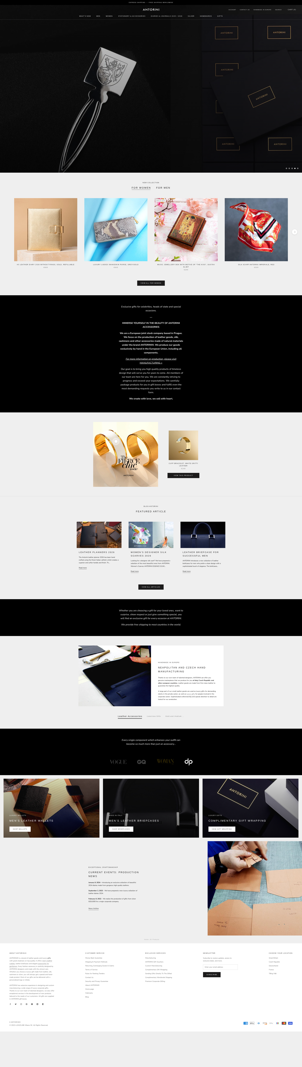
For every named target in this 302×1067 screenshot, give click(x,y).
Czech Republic (274, 962)
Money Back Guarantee (93, 958)
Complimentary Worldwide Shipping (158, 977)
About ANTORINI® (92, 985)
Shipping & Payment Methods (96, 962)
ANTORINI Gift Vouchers (154, 962)
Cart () (292, 9)
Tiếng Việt (273, 973)
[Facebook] (10, 1004)
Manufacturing (150, 958)
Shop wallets (20, 829)
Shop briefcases (121, 829)
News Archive (93, 908)
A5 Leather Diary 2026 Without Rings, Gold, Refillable (45, 264)
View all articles (151, 587)
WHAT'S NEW (85, 16)
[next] (294, 232)
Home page (89, 989)
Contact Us (245, 9)
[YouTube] (32, 1004)
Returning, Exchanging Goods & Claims (99, 966)
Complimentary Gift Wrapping (156, 970)
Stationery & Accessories (132, 16)
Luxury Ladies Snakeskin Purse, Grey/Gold (116, 264)
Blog (87, 997)
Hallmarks (89, 993)
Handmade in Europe (262, 9)
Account (232, 9)
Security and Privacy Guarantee (96, 981)
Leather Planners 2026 (97, 552)
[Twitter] (16, 1004)
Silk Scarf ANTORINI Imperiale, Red (256, 264)
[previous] (7, 232)
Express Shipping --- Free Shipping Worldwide (151, 2)
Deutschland (273, 966)
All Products (154, 939)
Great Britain (273, 958)
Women (109, 16)
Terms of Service (91, 970)
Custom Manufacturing (153, 966)
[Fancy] (43, 1004)
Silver (191, 16)
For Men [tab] (163, 187)
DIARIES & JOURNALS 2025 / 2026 (166, 16)
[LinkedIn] (37, 1004)
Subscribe (211, 974)
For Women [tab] (141, 187)
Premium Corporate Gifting (155, 981)
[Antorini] (151, 9)
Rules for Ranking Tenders (95, 973)
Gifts (220, 16)
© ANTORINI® (15, 1022)
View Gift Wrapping (222, 829)
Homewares (206, 16)
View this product (183, 475)
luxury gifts (191, 694)
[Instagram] (21, 1004)
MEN (98, 16)
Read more (83, 568)
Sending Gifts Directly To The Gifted (158, 973)
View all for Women (151, 283)
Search (278, 9)
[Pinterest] (26, 1004)
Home (146, 939)
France (271, 970)
